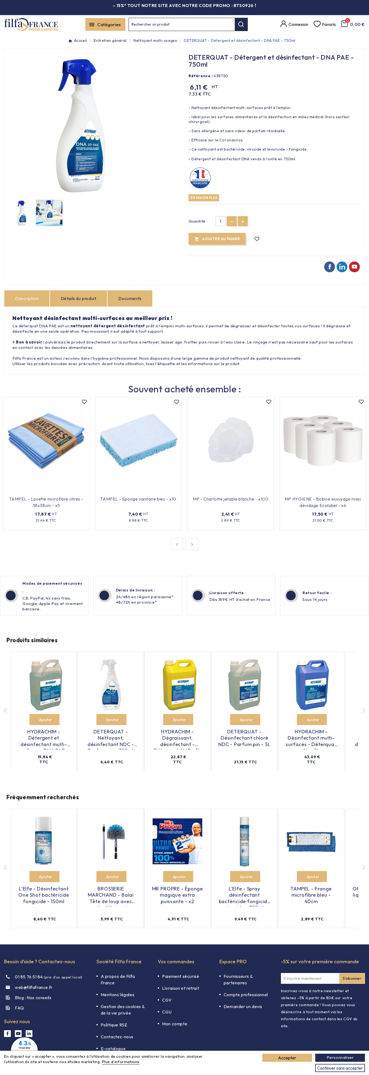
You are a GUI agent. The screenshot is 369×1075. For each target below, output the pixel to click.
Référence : (201, 75)
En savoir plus (203, 197)
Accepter (287, 1057)
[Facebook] (329, 266)
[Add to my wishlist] (257, 239)
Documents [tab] (129, 298)
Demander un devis (243, 1006)
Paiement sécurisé (180, 976)
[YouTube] (18, 1033)
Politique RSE (114, 1025)
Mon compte (174, 1023)
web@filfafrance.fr (34, 987)
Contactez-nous (117, 1036)
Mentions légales (118, 994)
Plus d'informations (120, 1061)
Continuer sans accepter (340, 1068)
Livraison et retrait (180, 988)
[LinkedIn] (29, 1033)
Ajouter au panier (42, 491)
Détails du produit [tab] (78, 298)
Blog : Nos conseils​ (33, 997)
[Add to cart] (35, 719)
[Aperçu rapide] (70, 491)
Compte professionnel (246, 994)
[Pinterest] (342, 266)
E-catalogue (113, 1048)
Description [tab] (27, 298)
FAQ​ (19, 1008)
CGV (167, 1000)
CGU (167, 1012)
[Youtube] (354, 266)
